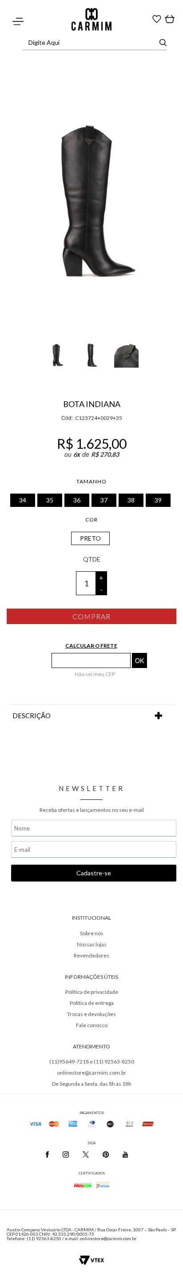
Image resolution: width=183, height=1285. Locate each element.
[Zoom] (57, 349)
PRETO (90, 538)
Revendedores (91, 955)
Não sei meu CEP (95, 674)
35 (49, 500)
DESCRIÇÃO (31, 716)
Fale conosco (91, 1025)
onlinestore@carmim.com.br (91, 1072)
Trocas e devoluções (91, 1014)
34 (22, 500)
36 (76, 500)
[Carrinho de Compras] (157, 18)
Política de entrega (92, 1003)
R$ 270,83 (105, 454)
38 (131, 500)
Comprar (91, 616)
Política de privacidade (91, 991)
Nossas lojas (92, 944)
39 (158, 500)
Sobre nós (91, 933)
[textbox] (92, 42)
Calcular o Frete (91, 645)
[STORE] (91, 19)
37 (103, 500)
